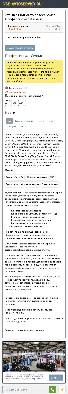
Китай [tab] (24, 126)
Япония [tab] (40, 120)
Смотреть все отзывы (20, 47)
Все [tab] (10, 120)
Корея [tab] (18, 120)
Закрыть (56, 377)
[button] (15, 389)
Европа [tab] (29, 120)
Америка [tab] (12, 126)
